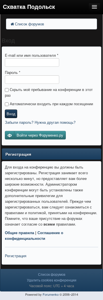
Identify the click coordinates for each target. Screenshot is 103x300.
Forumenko (51, 294)
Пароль (12, 72)
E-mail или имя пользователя (31, 55)
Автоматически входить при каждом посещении (51, 103)
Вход (11, 113)
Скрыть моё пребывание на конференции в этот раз (49, 92)
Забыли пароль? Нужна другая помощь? (40, 122)
